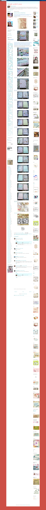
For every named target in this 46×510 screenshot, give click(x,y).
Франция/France (9, 121)
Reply (16, 240)
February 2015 (9, 218)
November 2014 (9, 221)
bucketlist (8, 127)
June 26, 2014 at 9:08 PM (20, 238)
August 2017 (9, 187)
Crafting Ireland (10, 91)
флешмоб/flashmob (10, 77)
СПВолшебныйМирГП (10, 118)
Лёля (16, 252)
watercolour (8, 133)
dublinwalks (11, 61)
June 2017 (9, 189)
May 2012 (9, 252)
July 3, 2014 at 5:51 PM (21, 270)
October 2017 (9, 185)
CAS (12, 121)
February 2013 (9, 243)
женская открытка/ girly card (10, 45)
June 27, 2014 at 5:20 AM (19, 252)
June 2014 (9, 226)
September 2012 (9, 248)
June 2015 (9, 214)
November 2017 (9, 184)
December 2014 (9, 220)
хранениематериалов (10, 101)
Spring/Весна (9, 74)
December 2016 (9, 195)
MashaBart (17, 256)
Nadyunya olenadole (18, 260)
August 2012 (9, 249)
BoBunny (8, 126)
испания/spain (9, 125)
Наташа (16, 248)
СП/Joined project (26, 234)
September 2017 (9, 186)
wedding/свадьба (17, 234)
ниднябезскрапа (9, 93)
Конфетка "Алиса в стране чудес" (37, 27)
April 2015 (9, 216)
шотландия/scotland (10, 110)
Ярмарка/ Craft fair (10, 129)
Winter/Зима (11, 65)
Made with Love (15, 4)
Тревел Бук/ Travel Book (37, 23)
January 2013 (9, 244)
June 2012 (9, 251)
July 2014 (9, 225)
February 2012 (9, 255)
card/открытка (10, 43)
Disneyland (9, 119)
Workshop (11, 131)
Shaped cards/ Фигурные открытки (10, 81)
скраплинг (9, 135)
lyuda (16, 238)
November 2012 (9, 246)
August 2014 (9, 224)
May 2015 (9, 215)
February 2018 (9, 181)
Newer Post (16, 291)
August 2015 (9, 212)
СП (26, 14)
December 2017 (9, 183)
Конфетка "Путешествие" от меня (37, 20)
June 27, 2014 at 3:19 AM (20, 248)
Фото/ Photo (11, 47)
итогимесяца (10, 85)
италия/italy (9, 116)
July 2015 (9, 213)
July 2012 (9, 250)
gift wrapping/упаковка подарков (10, 83)
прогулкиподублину (10, 69)
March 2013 (9, 242)
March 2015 (9, 217)
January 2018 (9, 182)
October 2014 (9, 222)
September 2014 (9, 223)
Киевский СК (16, 201)
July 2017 (9, 188)
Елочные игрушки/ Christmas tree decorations (10, 115)
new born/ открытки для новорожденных (10, 60)
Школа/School (9, 94)
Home (23, 291)
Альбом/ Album (10, 73)
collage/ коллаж (9, 123)
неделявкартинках (10, 95)
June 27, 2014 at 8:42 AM (21, 256)
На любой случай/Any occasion (10, 76)
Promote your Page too (10, 140)
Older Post (30, 291)
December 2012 (9, 245)
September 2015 (9, 211)
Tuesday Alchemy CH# (10, 97)
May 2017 (9, 190)
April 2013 (9, 241)
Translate (10, 31)
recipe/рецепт (10, 112)
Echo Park (8, 131)
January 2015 (9, 219)
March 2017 (9, 192)
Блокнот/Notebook (22, 234)
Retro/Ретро (9, 96)
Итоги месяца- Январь (37, 16)
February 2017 (9, 193)
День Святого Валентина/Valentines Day (10, 99)
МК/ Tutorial (11, 78)
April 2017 (9, 191)
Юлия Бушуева (17, 270)
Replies (17, 241)
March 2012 (9, 254)
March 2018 (9, 180)
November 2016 (9, 196)
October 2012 (9, 247)
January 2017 (9, 194)
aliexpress (9, 104)
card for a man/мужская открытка (10, 58)
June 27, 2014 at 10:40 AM (23, 260)
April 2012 (9, 253)
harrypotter (9, 89)
